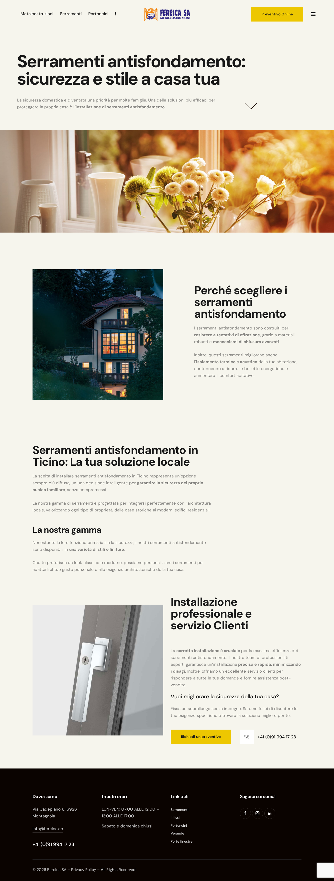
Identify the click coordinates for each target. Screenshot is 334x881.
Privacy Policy (83, 869)
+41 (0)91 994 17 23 (53, 844)
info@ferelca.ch (48, 828)
